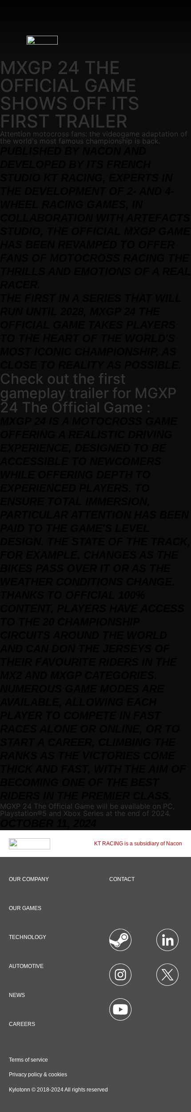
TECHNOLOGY (27, 937)
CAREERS (22, 1024)
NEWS (17, 995)
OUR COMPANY (29, 879)
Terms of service (28, 1060)
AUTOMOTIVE (26, 966)
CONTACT (122, 879)
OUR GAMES (25, 908)
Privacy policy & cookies (38, 1074)
